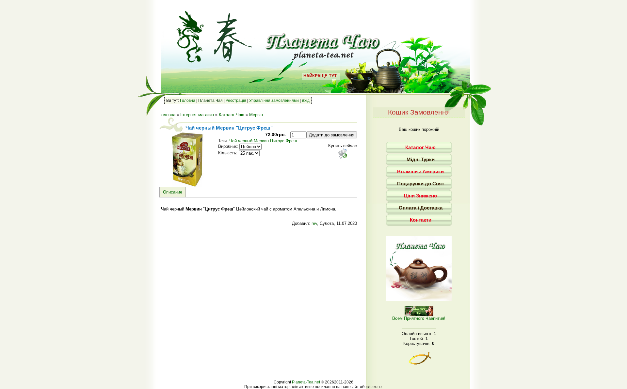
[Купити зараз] (342, 153)
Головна (187, 100)
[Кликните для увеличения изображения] (187, 159)
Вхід (306, 100)
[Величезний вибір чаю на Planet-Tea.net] (323, 57)
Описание (172, 192)
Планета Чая (210, 100)
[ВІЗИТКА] (419, 299)
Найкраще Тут (320, 75)
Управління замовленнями (274, 100)
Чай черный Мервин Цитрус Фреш (263, 140)
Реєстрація (236, 100)
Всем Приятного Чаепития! (418, 318)
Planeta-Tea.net (306, 382)
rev (314, 223)
